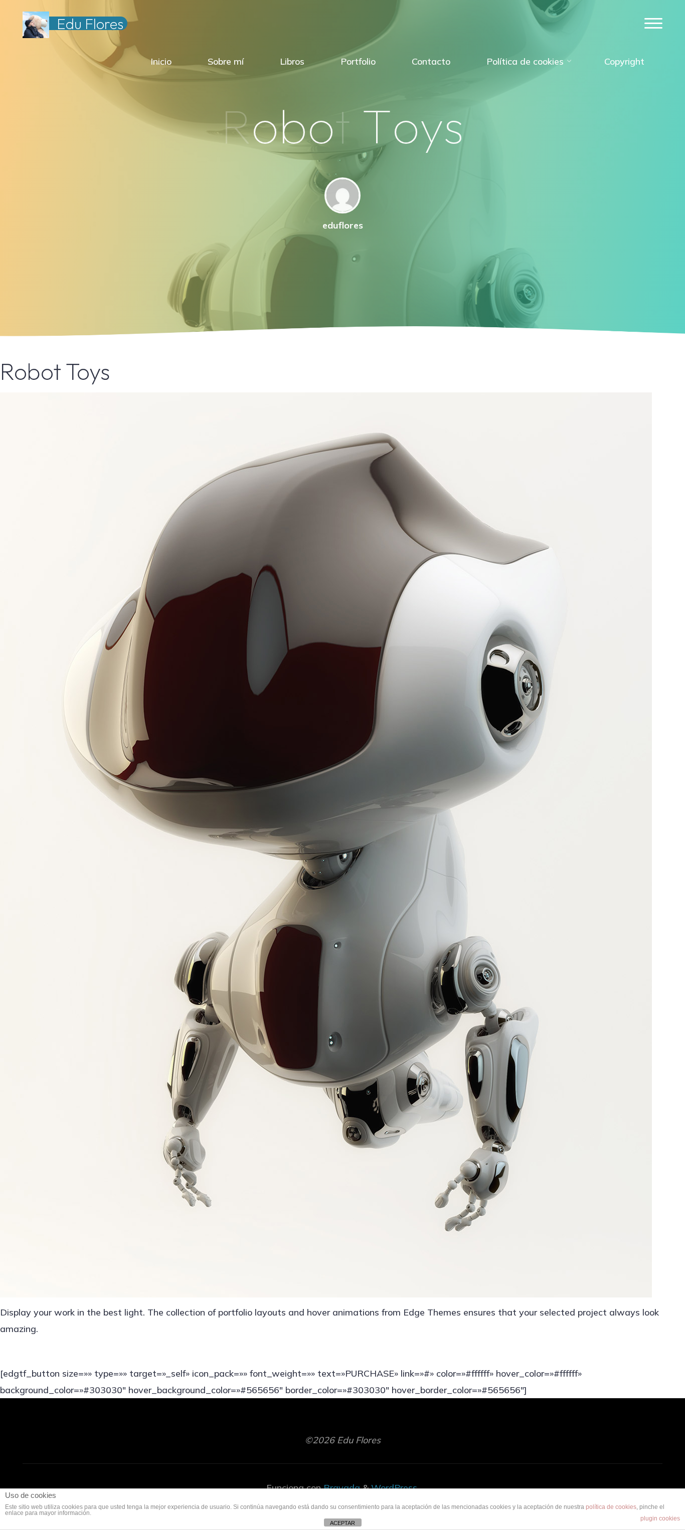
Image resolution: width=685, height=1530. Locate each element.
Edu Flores (90, 24)
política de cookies (611, 1506)
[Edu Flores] (36, 24)
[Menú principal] (653, 24)
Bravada (340, 1487)
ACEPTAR (342, 1523)
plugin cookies (660, 1518)
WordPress (394, 1487)
